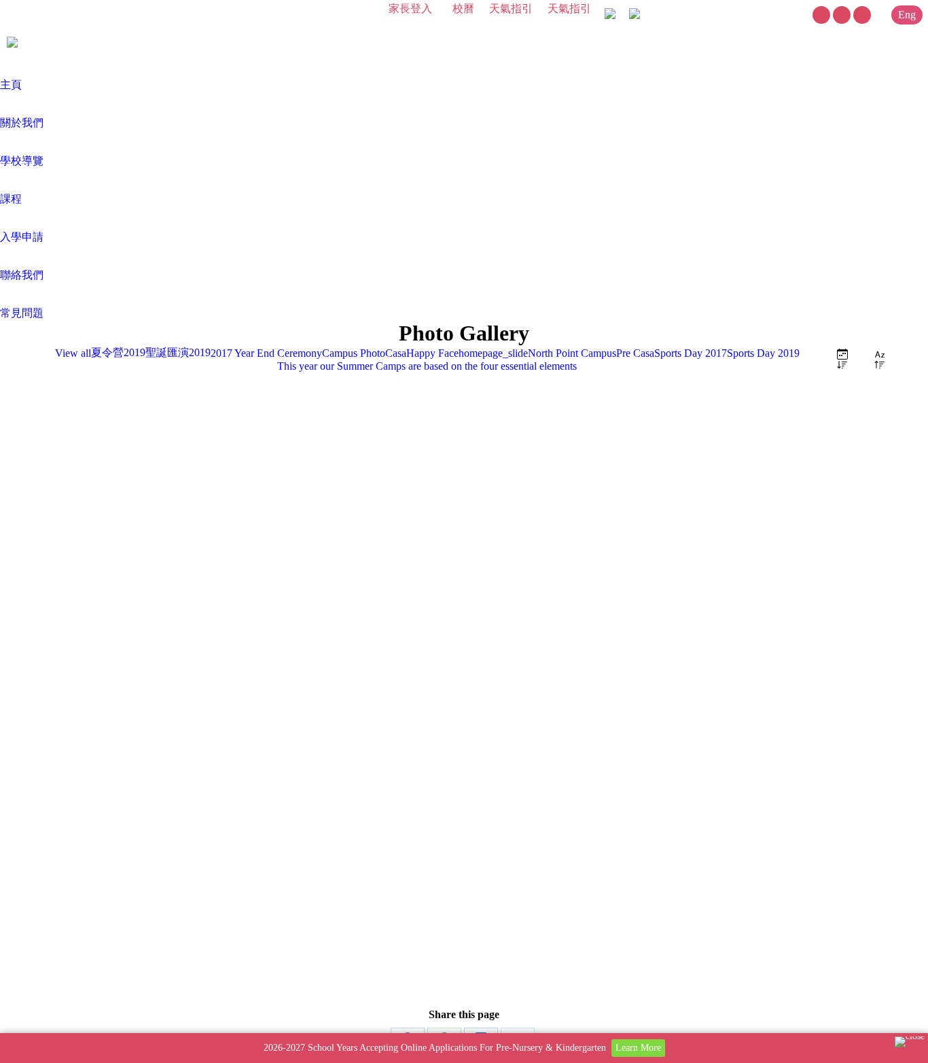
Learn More (638, 1048)
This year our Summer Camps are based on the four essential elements (427, 366)
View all (73, 353)
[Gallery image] (464, 660)
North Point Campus (572, 353)
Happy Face (432, 353)
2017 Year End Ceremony (266, 353)
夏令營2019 (118, 352)
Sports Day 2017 (690, 353)
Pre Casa (635, 353)
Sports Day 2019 (763, 353)
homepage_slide (493, 353)
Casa (395, 353)
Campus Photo (353, 353)
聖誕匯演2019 (178, 352)
